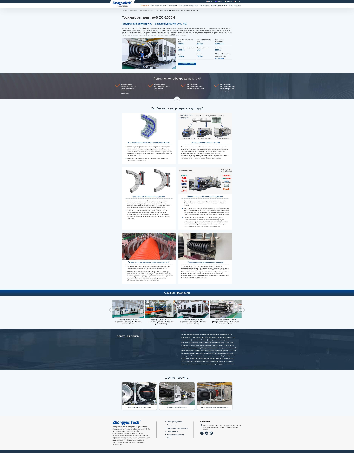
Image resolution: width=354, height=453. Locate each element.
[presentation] (110, 309)
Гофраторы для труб (146, 10)
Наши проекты (205, 5)
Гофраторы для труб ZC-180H (128, 322)
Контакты (237, 5)
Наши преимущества (174, 421)
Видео (231, 5)
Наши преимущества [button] (157, 5)
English (210, 1)
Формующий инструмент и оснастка (139, 407)
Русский (219, 1)
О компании (171, 425)
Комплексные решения (219, 5)
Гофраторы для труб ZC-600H (193, 322)
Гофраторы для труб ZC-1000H (225, 322)
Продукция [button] (144, 5)
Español (229, 1)
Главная (124, 10)
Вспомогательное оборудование (177, 407)
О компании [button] (172, 5)
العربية (238, 1)
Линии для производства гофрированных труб (214, 407)
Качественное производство (188, 5)
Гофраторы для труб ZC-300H (161, 322)
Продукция (133, 10)
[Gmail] (211, 433)
